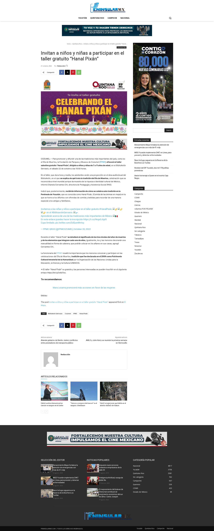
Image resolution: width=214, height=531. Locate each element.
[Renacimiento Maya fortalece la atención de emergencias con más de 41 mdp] (47, 468)
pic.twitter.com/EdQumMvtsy (69, 222)
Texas (136, 242)
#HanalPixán (105, 209)
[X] (67, 72)
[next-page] (46, 411)
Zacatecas (138, 253)
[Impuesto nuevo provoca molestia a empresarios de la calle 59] (93, 468)
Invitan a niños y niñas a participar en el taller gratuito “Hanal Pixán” (78, 302)
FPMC (59, 253)
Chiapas (137, 201)
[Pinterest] (73, 72)
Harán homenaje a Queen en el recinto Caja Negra (151, 177)
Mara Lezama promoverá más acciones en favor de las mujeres (84, 287)
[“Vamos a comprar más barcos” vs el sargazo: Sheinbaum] (84, 391)
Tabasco (137, 235)
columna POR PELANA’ (143, 209)
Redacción (61, 66)
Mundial (137, 220)
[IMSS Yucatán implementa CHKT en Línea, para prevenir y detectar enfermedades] (47, 481)
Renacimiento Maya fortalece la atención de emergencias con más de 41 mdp (151, 146)
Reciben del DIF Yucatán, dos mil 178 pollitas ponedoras (151, 169)
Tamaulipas (139, 238)
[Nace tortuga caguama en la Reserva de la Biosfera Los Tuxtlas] (47, 493)
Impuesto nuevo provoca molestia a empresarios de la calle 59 (110, 467)
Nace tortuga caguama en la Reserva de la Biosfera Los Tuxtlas (150, 161)
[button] (170, 18)
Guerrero (138, 216)
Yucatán (137, 250)
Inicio (69, 44)
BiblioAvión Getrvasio (55, 313)
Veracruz (137, 246)
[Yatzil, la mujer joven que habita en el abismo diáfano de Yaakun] (113, 391)
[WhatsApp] (78, 72)
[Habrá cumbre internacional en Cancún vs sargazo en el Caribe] (54, 391)
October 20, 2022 (82, 229)
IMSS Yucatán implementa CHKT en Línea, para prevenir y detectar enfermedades (152, 154)
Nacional (138, 223)
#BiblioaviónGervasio (62, 212)
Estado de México (141, 212)
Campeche (138, 194)
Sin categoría (139, 231)
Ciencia (137, 205)
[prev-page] (42, 411)
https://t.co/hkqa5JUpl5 (95, 219)
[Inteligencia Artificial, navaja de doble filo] (93, 481)
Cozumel (68, 313)
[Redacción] (67, 66)
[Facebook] (61, 72)
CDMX (137, 197)
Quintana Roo (77, 44)
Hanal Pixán (84, 313)
